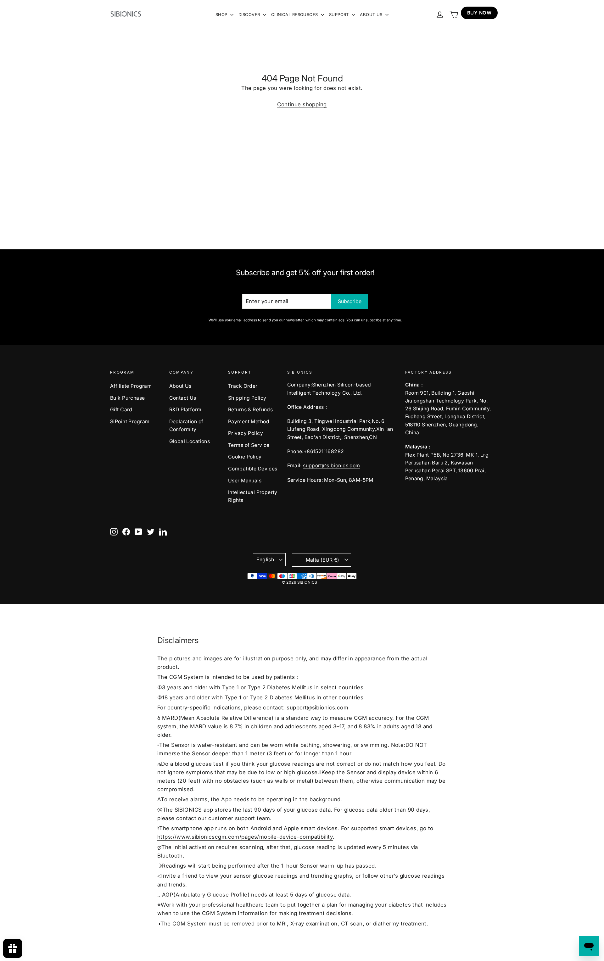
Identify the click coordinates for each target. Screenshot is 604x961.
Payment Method (248, 422)
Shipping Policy (247, 398)
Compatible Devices (252, 469)
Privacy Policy (245, 433)
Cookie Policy (245, 457)
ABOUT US (372, 14)
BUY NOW (479, 13)
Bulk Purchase (127, 398)
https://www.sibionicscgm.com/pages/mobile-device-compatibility (245, 837)
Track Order (243, 386)
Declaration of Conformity (186, 425)
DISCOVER (249, 14)
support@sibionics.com (331, 466)
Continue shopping (302, 104)
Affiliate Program (131, 386)
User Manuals (244, 481)
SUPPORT (339, 14)
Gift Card (121, 410)
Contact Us (182, 398)
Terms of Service (249, 445)
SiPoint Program (129, 422)
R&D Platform (185, 410)
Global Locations (189, 441)
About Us (180, 386)
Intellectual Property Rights (252, 496)
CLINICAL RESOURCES (295, 14)
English (265, 560)
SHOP (222, 14)
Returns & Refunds (250, 410)
